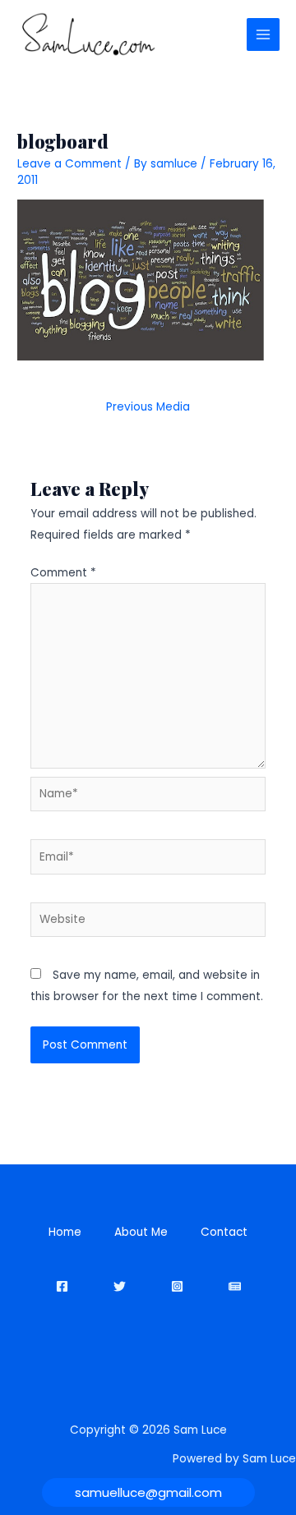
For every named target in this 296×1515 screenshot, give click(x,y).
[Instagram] (177, 1286)
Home (65, 1232)
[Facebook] (62, 1286)
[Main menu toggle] (263, 35)
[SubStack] (234, 1286)
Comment (63, 573)
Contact (224, 1232)
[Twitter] (119, 1286)
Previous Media (148, 407)
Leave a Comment (69, 164)
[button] (148, 1492)
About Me (141, 1232)
